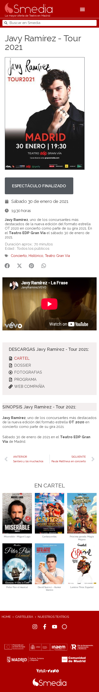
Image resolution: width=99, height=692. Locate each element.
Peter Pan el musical (17, 587)
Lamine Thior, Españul (81, 587)
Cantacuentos (49, 536)
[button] (83, 9)
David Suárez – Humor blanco (49, 588)
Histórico (36, 256)
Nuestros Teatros (53, 617)
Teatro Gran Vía (57, 256)
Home (6, 617)
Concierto (19, 256)
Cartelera (24, 617)
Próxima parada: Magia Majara (82, 538)
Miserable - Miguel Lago (17, 536)
